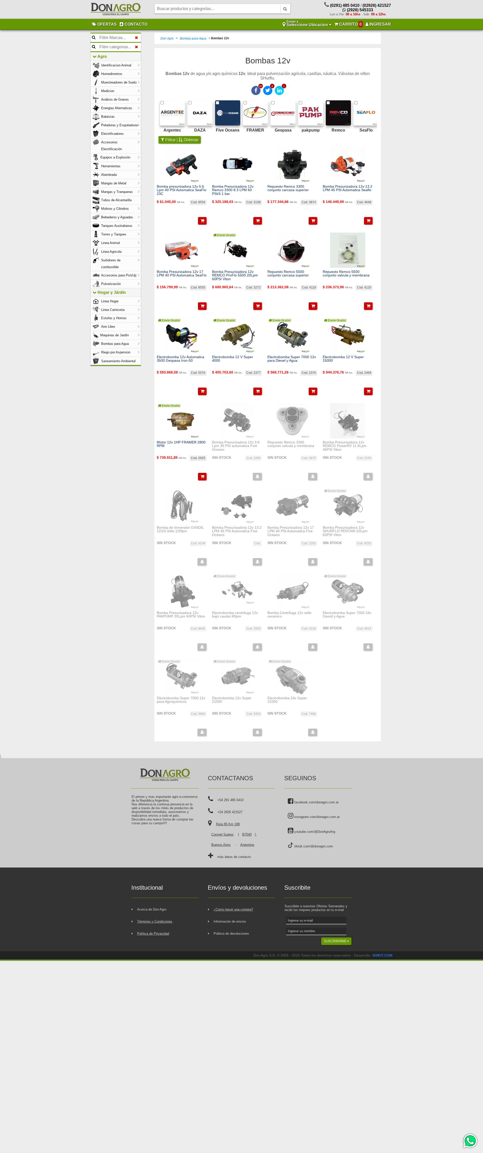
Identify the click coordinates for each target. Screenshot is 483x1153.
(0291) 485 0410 (344, 5)
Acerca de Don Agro (151, 909)
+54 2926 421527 (230, 812)
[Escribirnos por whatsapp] (470, 1141)
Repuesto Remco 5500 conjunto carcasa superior (288, 273)
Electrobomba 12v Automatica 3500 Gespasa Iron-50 (180, 358)
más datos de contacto (234, 857)
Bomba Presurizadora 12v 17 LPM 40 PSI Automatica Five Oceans (290, 531)
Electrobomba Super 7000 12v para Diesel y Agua (291, 358)
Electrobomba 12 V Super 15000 (343, 358)
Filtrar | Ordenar (181, 140)
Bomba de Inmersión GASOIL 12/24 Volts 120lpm (180, 529)
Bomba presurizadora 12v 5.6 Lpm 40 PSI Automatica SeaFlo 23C (181, 190)
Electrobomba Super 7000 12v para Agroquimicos (181, 700)
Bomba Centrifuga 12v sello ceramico (289, 614)
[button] (202, 221)
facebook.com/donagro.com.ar (316, 802)
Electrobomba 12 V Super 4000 (232, 358)
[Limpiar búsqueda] (136, 37)
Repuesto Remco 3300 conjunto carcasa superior (288, 188)
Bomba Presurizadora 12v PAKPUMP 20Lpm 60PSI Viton (181, 614)
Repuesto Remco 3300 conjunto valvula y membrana (290, 444)
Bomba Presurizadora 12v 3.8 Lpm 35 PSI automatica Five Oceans (236, 445)
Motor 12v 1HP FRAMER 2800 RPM (181, 444)
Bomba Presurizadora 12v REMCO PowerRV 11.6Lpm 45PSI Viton (345, 445)
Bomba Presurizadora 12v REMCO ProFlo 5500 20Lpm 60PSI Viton (235, 275)
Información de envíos (230, 921)
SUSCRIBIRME (336, 941)
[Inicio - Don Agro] (116, 9)
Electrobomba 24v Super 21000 (287, 700)
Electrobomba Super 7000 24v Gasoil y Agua (347, 614)
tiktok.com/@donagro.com (313, 846)
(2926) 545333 (359, 10)
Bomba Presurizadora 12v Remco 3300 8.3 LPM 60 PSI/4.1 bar (233, 190)
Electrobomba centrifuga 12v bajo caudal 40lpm (235, 614)
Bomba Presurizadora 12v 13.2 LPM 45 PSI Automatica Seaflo (347, 188)
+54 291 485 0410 (230, 800)
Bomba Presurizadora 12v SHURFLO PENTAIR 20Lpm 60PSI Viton (345, 531)
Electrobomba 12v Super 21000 (232, 700)
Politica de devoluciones (231, 933)
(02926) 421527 (377, 5)
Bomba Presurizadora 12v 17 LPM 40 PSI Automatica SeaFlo (182, 273)
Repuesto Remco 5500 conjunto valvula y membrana (346, 273)
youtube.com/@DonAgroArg (314, 832)
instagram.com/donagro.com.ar (316, 817)
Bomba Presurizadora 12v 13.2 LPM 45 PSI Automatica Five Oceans (237, 531)
